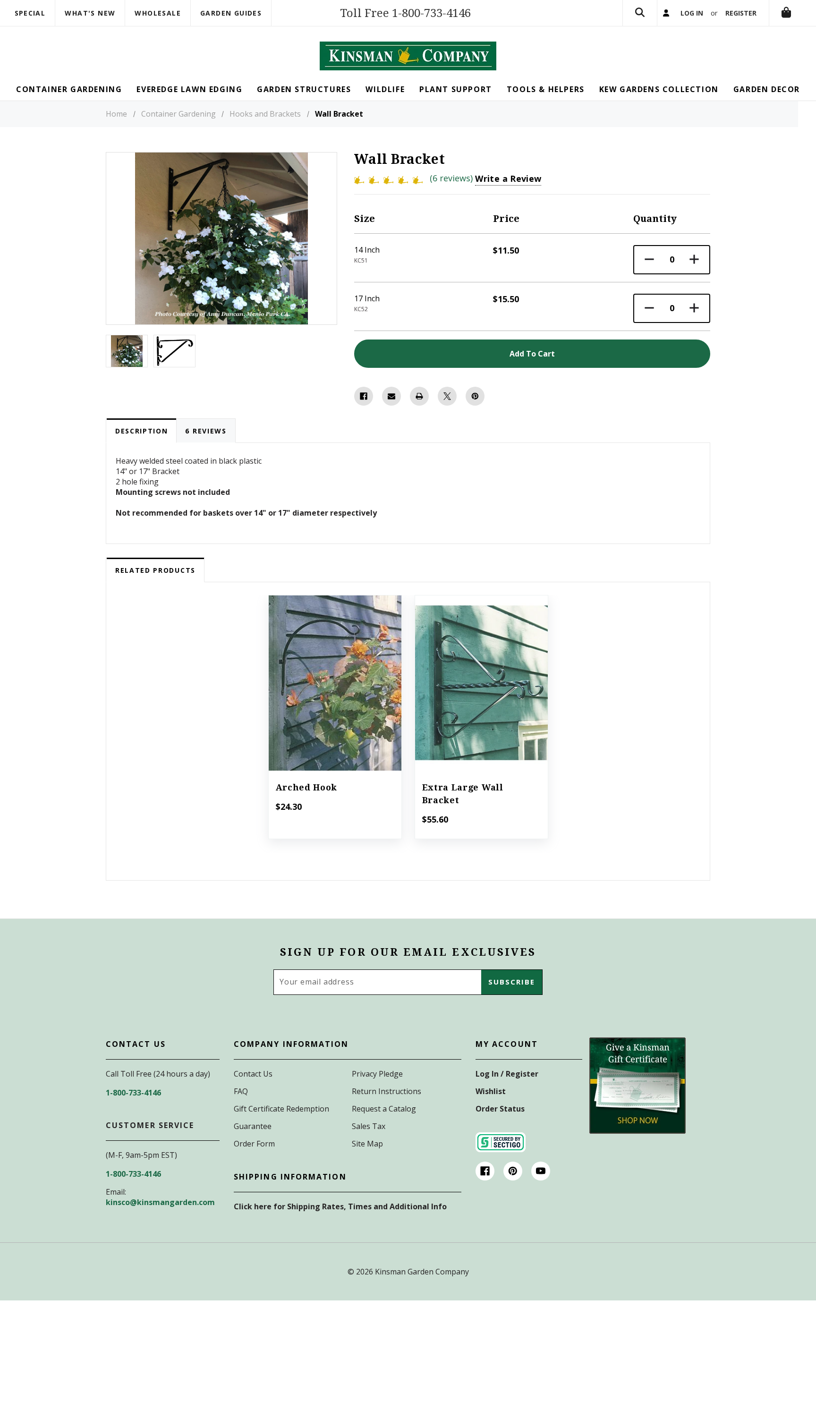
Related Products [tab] (155, 570)
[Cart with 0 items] (786, 13)
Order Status (500, 1109)
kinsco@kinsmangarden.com (160, 1202)
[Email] (391, 396)
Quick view (335, 670)
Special (30, 12)
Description (141, 430)
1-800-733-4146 (133, 1092)
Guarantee (253, 1126)
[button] (637, 1085)
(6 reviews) (452, 178)
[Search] (640, 13)
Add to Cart (334, 696)
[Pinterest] (475, 396)
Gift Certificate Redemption (281, 1109)
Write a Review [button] (508, 178)
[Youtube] (540, 1171)
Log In (691, 12)
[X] (447, 396)
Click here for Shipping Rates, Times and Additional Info (340, 1206)
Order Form (254, 1143)
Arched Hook (307, 787)
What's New (90, 12)
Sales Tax (368, 1126)
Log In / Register (507, 1074)
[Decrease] (649, 260)
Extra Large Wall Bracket (462, 793)
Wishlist (491, 1091)
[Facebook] (363, 396)
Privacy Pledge (377, 1074)
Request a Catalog (384, 1109)
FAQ (241, 1091)
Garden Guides (231, 12)
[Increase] (694, 260)
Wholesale (158, 12)
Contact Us (253, 1074)
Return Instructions (386, 1091)
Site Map (367, 1143)
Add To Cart (532, 353)
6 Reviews (205, 430)
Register (740, 12)
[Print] (419, 396)
